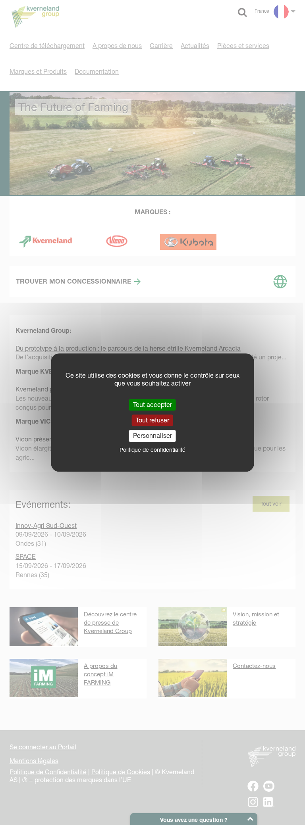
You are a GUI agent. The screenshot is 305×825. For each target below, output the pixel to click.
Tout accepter (152, 405)
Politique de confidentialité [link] (152, 449)
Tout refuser (152, 420)
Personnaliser (152, 436)
